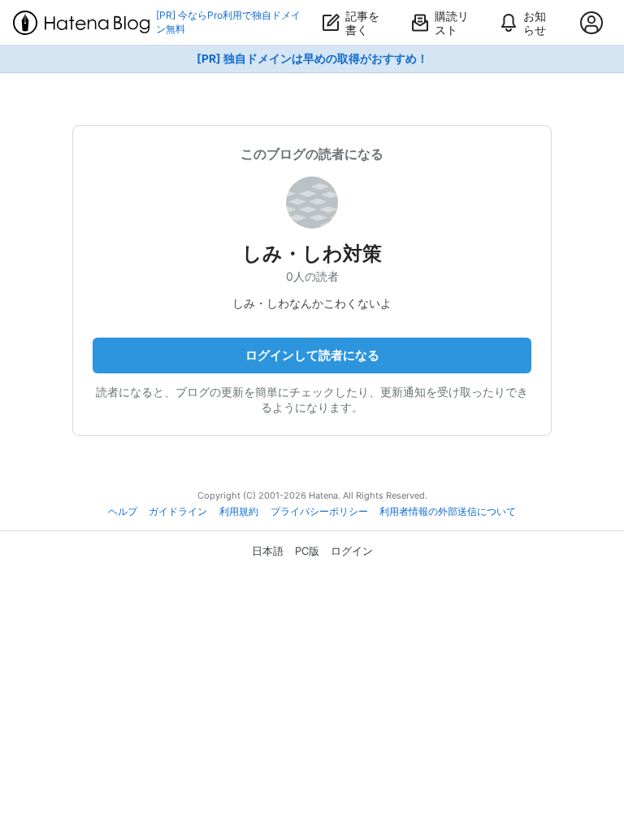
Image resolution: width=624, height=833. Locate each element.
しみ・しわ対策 (312, 253)
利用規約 (238, 511)
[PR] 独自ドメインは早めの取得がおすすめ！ (312, 58)
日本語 (268, 550)
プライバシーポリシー (319, 511)
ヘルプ (122, 511)
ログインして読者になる (312, 355)
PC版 (307, 550)
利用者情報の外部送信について (447, 511)
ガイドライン (178, 511)
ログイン (352, 550)
